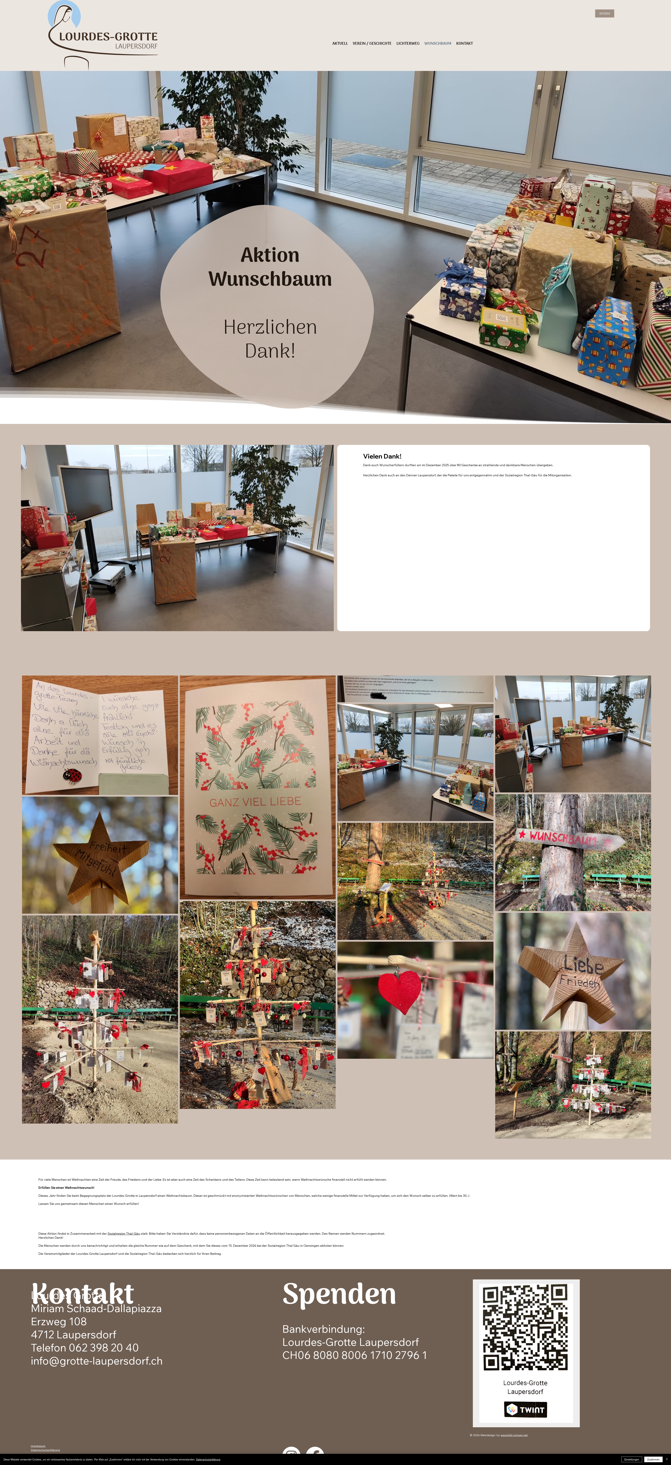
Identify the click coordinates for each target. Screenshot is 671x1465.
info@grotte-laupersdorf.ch (97, 1360)
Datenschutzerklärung (45, 1450)
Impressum (38, 1446)
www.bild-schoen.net (514, 1435)
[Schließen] (667, 1459)
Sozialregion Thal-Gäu (123, 1234)
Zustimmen (653, 1459)
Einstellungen (631, 1459)
